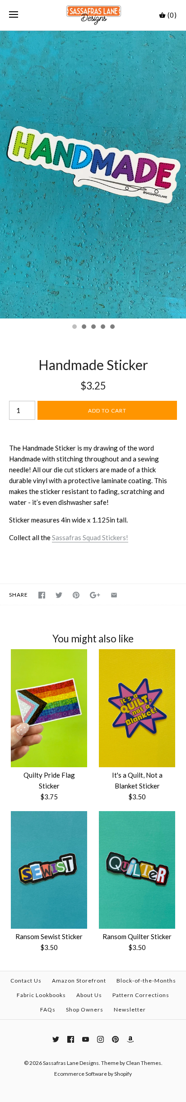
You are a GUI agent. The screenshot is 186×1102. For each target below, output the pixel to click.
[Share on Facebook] (41, 595)
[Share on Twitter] (59, 595)
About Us (89, 995)
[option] (93, 174)
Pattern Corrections (140, 995)
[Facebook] (70, 1039)
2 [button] (83, 327)
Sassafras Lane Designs (71, 1062)
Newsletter (130, 1009)
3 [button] (93, 327)
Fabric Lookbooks (41, 995)
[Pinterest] (115, 1039)
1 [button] (74, 327)
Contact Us (26, 980)
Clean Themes (143, 1062)
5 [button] (111, 327)
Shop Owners (84, 1009)
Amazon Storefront (79, 980)
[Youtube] (85, 1039)
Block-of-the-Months (146, 980)
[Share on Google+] (95, 595)
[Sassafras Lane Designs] (93, 15)
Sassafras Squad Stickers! (90, 537)
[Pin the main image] (76, 595)
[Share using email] (114, 595)
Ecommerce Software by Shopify (93, 1073)
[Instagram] (100, 1039)
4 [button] (102, 327)
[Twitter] (55, 1039)
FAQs (48, 1009)
